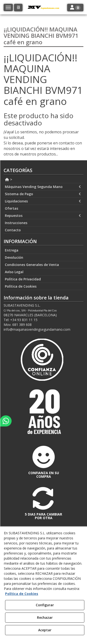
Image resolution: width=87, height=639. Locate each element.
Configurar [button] (45, 605)
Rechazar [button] (45, 617)
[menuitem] (43, 179)
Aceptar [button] (44, 630)
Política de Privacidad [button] (23, 279)
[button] (18, 7)
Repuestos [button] (13, 215)
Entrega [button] (11, 250)
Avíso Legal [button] (14, 272)
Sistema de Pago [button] (19, 194)
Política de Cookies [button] (20, 286)
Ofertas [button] (11, 208)
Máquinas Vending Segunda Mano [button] (34, 186)
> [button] (10, 179)
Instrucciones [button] (16, 222)
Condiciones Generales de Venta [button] (32, 264)
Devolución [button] (14, 257)
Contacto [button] (13, 230)
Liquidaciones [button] (16, 201)
